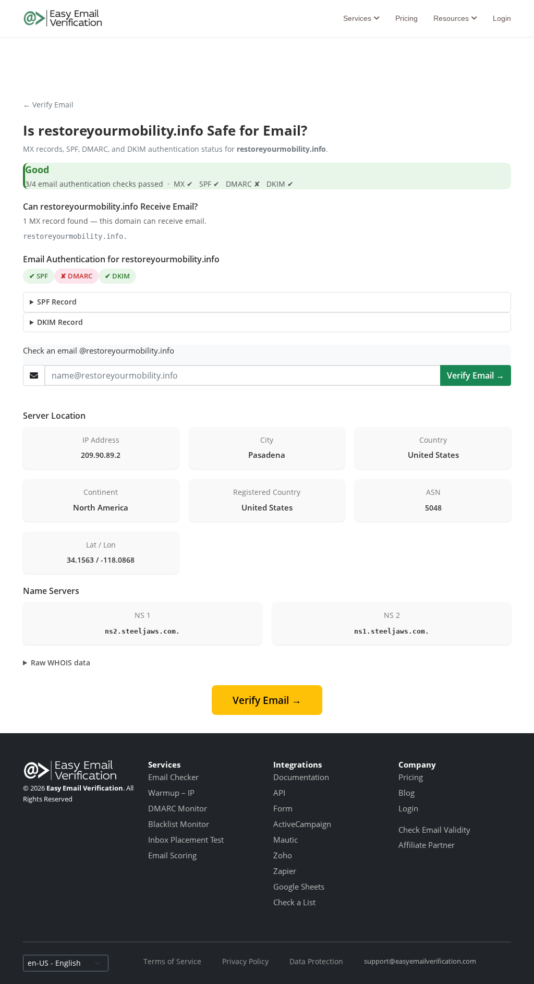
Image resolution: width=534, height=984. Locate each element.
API (279, 792)
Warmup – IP (171, 792)
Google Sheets (298, 886)
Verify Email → (475, 375)
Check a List (294, 902)
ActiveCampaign (302, 824)
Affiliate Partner (426, 845)
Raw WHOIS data (60, 662)
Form (283, 808)
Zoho (282, 855)
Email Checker (173, 777)
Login (502, 18)
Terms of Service (172, 961)
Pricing (406, 18)
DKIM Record (60, 322)
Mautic (285, 839)
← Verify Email (48, 105)
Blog (406, 792)
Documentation (301, 777)
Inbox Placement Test (186, 839)
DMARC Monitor (177, 808)
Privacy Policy (245, 961)
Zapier (284, 871)
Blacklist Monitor (178, 824)
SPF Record (57, 302)
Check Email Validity (434, 829)
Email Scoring (172, 855)
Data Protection (316, 961)
